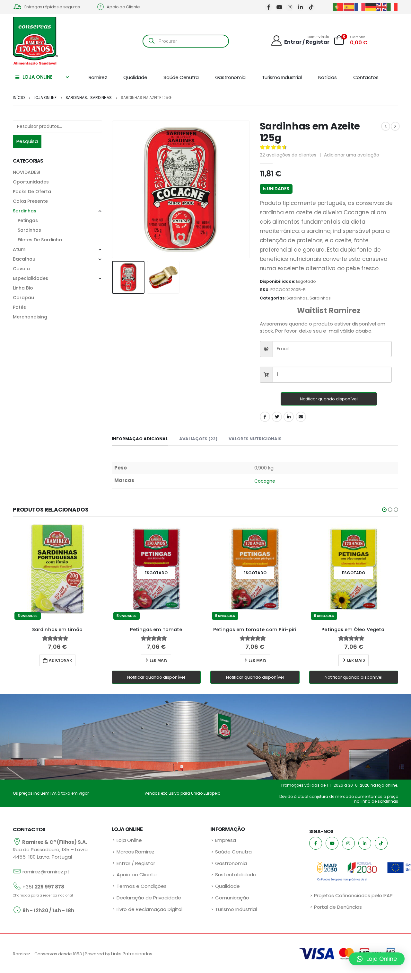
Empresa (225, 840)
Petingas (28, 220)
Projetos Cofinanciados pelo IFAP (353, 895)
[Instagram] (290, 7)
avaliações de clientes (288, 155)
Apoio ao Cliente (137, 874)
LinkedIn (289, 417)
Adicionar (60, 660)
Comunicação (232, 897)
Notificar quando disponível (329, 399)
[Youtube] (279, 7)
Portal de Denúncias (338, 907)
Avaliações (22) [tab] (198, 439)
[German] (370, 6)
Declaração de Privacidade (149, 897)
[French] (359, 6)
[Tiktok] (311, 7)
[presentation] (113, 189)
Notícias (327, 77)
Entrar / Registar (136, 863)
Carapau (23, 297)
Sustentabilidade (235, 874)
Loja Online (129, 840)
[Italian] (392, 6)
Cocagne (264, 481)
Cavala (21, 268)
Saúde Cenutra (180, 77)
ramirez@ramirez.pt (46, 871)
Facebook (265, 417)
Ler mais (159, 660)
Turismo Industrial (282, 77)
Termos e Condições (142, 886)
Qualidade (135, 77)
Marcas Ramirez (135, 851)
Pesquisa (27, 141)
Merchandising (30, 317)
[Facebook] (269, 7)
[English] (381, 6)
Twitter (277, 417)
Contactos (366, 77)
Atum (19, 249)
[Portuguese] (338, 6)
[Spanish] (349, 6)
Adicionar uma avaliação (351, 155)
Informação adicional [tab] (140, 439)
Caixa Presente (30, 201)
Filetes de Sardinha (40, 240)
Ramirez (98, 77)
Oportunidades (31, 182)
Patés (19, 307)
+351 (43, 886)
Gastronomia (230, 77)
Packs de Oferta (32, 191)
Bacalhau (24, 259)
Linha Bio (23, 288)
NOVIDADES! (26, 172)
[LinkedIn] (300, 7)
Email (301, 417)
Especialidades (30, 278)
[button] (384, 509)
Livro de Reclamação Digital (149, 909)
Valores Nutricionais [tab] (255, 439)
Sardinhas (297, 298)
